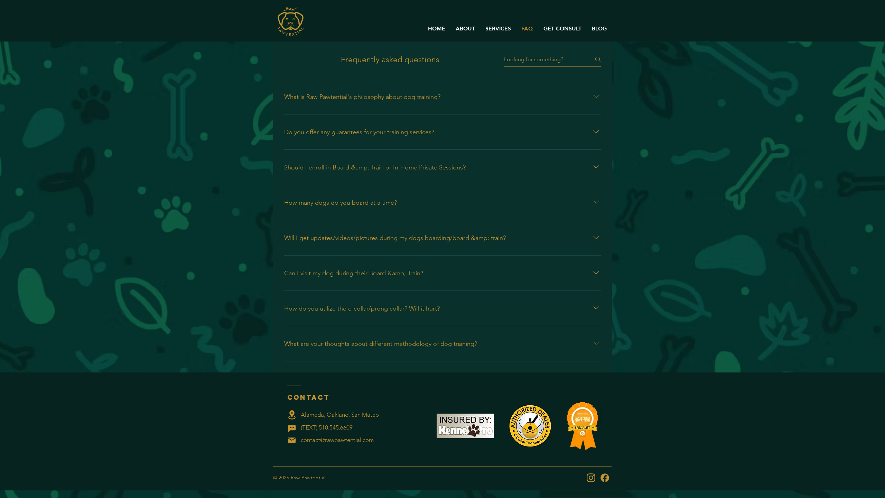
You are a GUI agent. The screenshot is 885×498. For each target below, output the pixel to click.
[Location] (291, 414)
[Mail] (291, 440)
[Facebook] (605, 478)
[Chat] (291, 428)
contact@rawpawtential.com (337, 439)
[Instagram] (591, 478)
